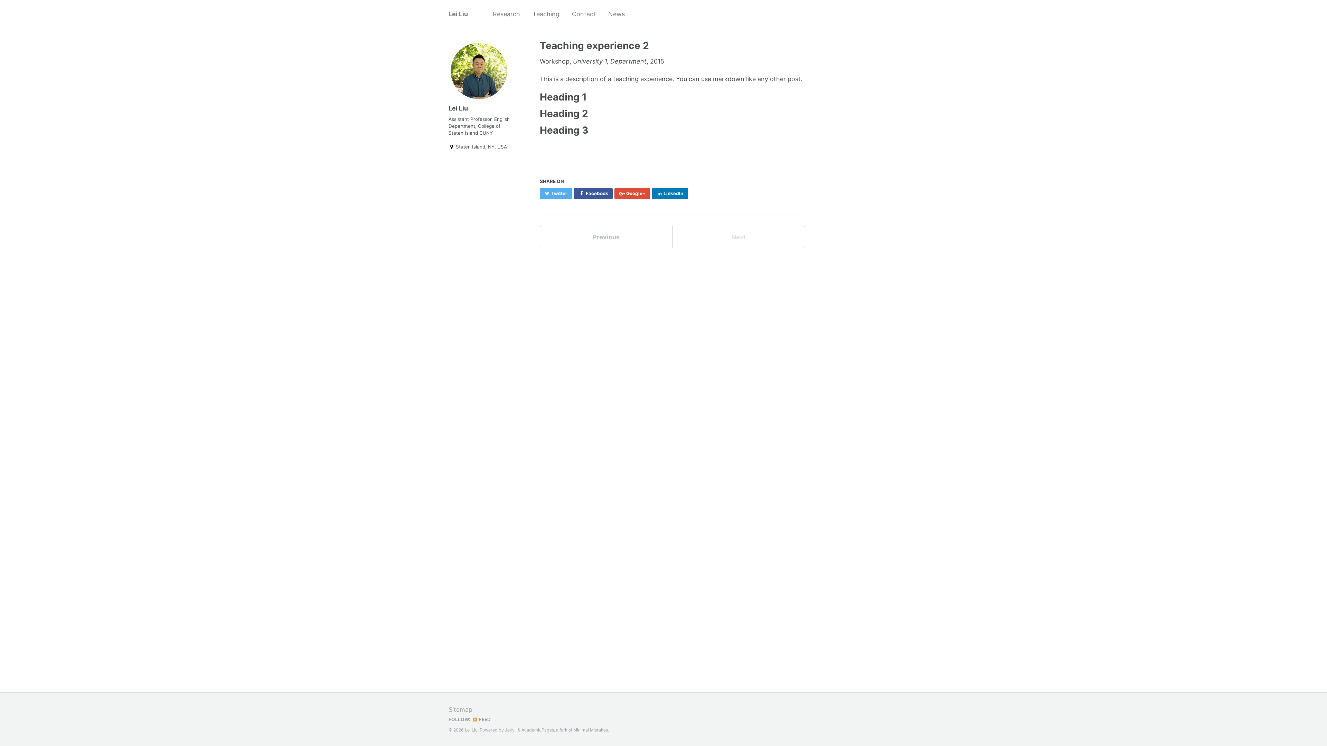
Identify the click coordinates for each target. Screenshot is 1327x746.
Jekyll (511, 730)
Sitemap (460, 709)
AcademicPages (537, 730)
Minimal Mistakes (590, 730)
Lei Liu (458, 14)
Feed (484, 719)
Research (506, 14)
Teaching (546, 14)
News (616, 14)
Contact (584, 14)
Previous (606, 237)
